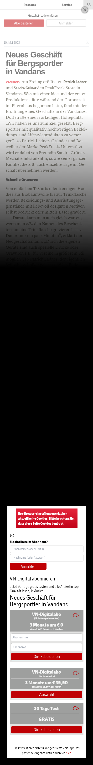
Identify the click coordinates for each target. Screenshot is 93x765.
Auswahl (46, 695)
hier (68, 753)
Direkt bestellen (46, 657)
